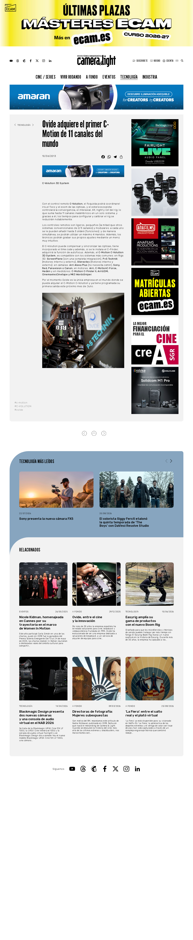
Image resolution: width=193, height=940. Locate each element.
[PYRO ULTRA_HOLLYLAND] (154, 390)
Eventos (109, 77)
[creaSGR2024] (154, 340)
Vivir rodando (70, 77)
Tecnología (129, 77)
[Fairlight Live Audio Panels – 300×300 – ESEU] (154, 142)
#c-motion (21, 402)
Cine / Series (45, 77)
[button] (171, 461)
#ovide (19, 409)
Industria (149, 77)
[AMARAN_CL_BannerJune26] (96, 97)
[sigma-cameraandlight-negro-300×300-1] (154, 192)
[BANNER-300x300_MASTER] (154, 241)
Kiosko (157, 60)
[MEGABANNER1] (96, 23)
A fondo (92, 77)
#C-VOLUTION (23, 406)
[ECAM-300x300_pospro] (154, 291)
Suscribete (142, 60)
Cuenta (169, 60)
